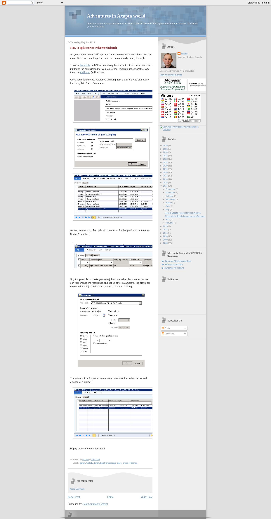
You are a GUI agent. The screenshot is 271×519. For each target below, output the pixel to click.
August (169, 203)
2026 (165, 145)
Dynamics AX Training (174, 268)
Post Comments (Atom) (95, 504)
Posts (167, 328)
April (168, 219)
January (169, 223)
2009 (165, 240)
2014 (165, 186)
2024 (165, 152)
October (169, 196)
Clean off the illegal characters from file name (185, 216)
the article (85, 65)
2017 (165, 176)
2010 (165, 236)
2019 (165, 169)
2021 (165, 162)
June (168, 206)
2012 (165, 229)
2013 (165, 226)
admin (82, 463)
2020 (165, 166)
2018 (165, 172)
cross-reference (130, 463)
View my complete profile (171, 75)
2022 (165, 159)
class (119, 463)
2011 (165, 233)
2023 (165, 155)
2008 (165, 243)
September (171, 199)
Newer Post (74, 497)
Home (110, 497)
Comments (169, 334)
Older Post (146, 497)
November (171, 192)
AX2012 (89, 463)
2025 (165, 149)
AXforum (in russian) (173, 264)
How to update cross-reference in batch (183, 213)
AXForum (85, 72)
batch (96, 463)
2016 (165, 179)
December (171, 189)
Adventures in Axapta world (116, 16)
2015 (165, 182)
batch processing (108, 463)
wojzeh (184, 53)
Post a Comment (77, 489)
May (168, 209)
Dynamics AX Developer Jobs (177, 261)
